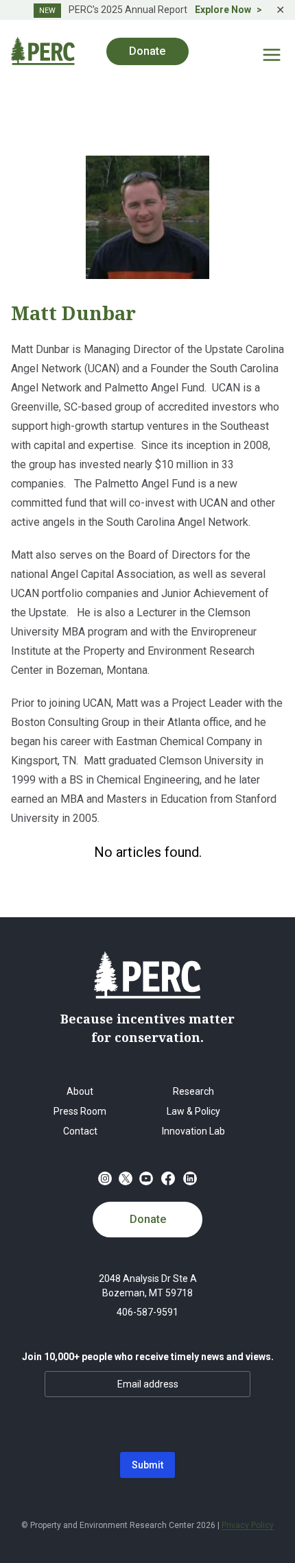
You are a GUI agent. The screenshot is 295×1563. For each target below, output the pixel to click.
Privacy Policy (248, 1525)
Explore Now (223, 9)
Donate (148, 1219)
